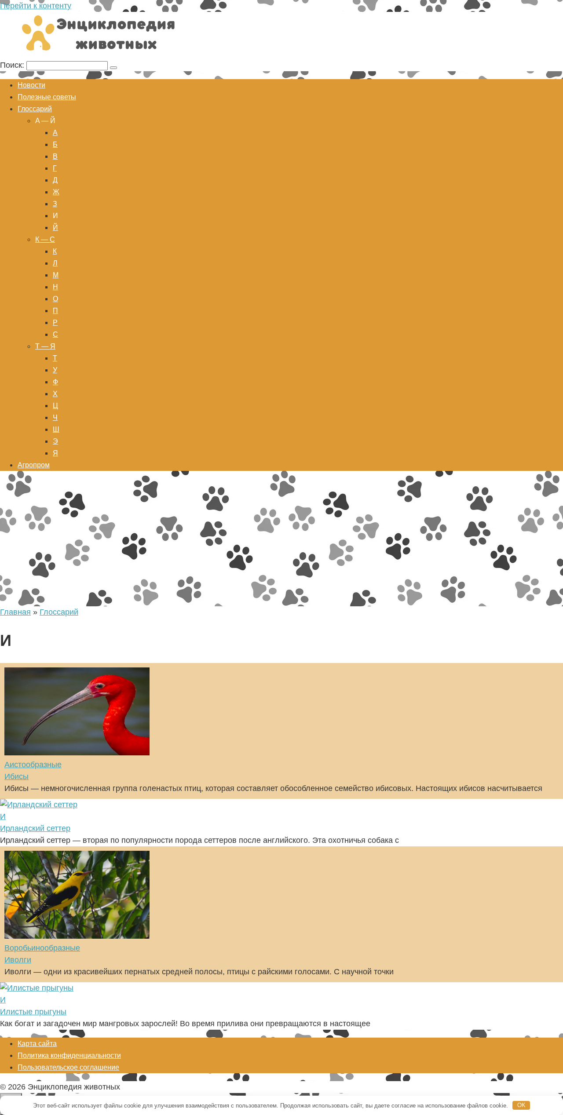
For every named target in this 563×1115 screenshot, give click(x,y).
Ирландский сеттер (35, 828)
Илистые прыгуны (33, 1011)
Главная (15, 612)
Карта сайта (37, 1043)
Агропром (34, 465)
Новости (31, 85)
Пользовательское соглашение (68, 1067)
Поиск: (13, 65)
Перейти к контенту (35, 5)
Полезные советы (47, 97)
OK (521, 1105)
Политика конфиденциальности (69, 1055)
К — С (45, 239)
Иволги (17, 959)
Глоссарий (35, 109)
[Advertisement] (281, 540)
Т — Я (45, 346)
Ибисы (16, 776)
